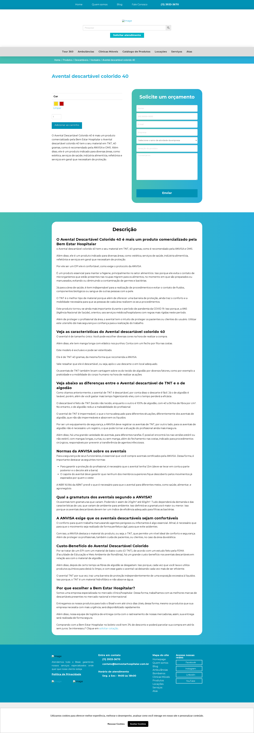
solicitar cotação (108, 628)
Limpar (57, 108)
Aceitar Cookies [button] (138, 724)
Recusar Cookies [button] (116, 724)
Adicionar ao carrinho (67, 125)
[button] (127, 27)
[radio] (56, 104)
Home (57, 60)
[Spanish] (251, 2)
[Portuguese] (243, 2)
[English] (247, 2)
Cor (56, 96)
